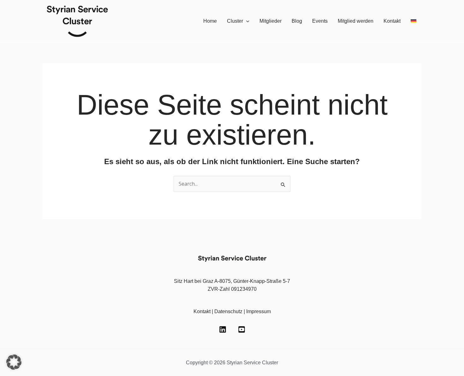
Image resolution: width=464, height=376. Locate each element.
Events (320, 21)
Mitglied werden (355, 21)
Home (210, 21)
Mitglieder (270, 21)
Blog (297, 21)
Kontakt (392, 21)
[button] (246, 21)
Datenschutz (228, 311)
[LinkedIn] (222, 329)
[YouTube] (241, 329)
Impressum (258, 311)
